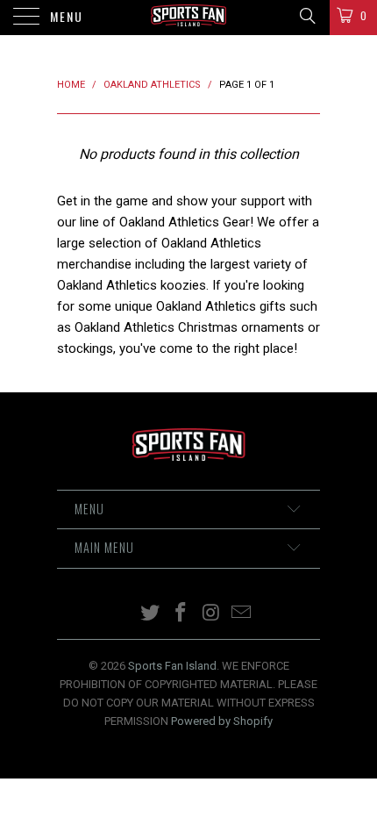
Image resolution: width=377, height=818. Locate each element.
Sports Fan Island (172, 665)
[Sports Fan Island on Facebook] (181, 614)
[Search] (306, 15)
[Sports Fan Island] (189, 17)
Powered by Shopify (222, 721)
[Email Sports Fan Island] (242, 614)
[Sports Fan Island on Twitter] (151, 614)
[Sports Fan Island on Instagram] (212, 614)
